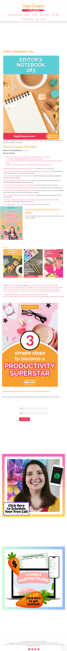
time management (55, 291)
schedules (34, 291)
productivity (6, 291)
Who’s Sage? (55, 15)
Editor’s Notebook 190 (50, 278)
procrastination (54, 289)
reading (13, 291)
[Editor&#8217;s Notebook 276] (12, 263)
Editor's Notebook (14, 285)
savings (28, 291)
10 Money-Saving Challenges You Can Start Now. (18, 176)
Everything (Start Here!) (15, 15)
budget (50, 285)
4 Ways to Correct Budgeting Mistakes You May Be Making (24, 159)
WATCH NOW (24, 419)
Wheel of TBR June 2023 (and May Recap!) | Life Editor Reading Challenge (29, 164)
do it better (29, 287)
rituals (18, 291)
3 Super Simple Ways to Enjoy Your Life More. (17, 180)
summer (47, 291)
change (12, 287)
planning (47, 289)
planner (41, 289)
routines (23, 291)
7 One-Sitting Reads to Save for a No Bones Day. (18, 204)
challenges (6, 287)
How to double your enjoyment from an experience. (18, 195)
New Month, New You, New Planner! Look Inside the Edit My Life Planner (28, 157)
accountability (32, 285)
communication (20, 287)
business (55, 285)
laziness (16, 289)
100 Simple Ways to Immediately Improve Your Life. (18, 190)
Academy (27, 15)
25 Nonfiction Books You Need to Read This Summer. (19, 168)
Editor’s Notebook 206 (30, 278)
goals (60, 287)
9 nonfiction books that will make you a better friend (19, 185)
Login (37, 19)
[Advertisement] (33, 33)
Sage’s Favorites (44, 15)
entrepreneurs (49, 287)
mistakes (31, 289)
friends (56, 287)
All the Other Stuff (26, 19)
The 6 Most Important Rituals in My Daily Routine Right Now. (21, 188)
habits (5, 289)
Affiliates (43, 19)
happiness (11, 289)
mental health (24, 289)
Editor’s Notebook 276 (9, 278)
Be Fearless (25, 150)
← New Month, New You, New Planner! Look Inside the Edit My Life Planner (25, 294)
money (36, 289)
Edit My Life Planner (38, 287)
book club (40, 285)
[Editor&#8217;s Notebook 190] (53, 263)
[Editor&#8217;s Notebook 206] (33, 263)
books (45, 285)
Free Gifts (35, 15)
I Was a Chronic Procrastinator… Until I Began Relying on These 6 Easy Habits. (26, 171)
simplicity (41, 291)
